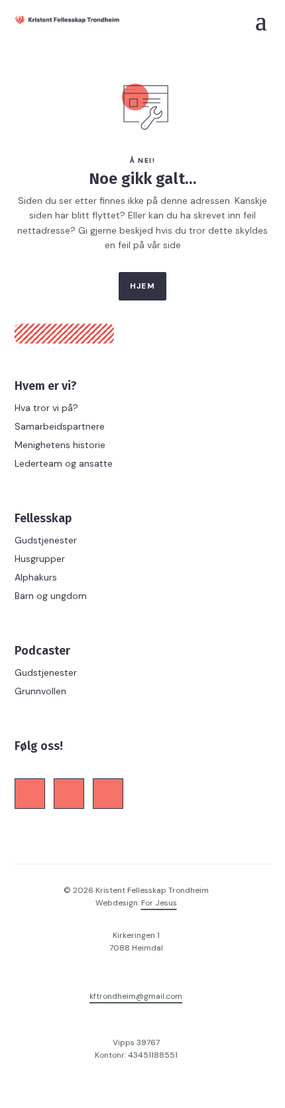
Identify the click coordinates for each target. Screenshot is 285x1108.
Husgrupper (40, 559)
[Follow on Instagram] (69, 793)
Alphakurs (36, 577)
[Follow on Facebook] (30, 793)
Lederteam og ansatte (64, 463)
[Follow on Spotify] (108, 793)
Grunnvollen (40, 691)
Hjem (142, 286)
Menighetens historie (60, 445)
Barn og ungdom (51, 596)
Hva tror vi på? (46, 408)
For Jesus (159, 903)
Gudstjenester (46, 540)
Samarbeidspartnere (60, 426)
